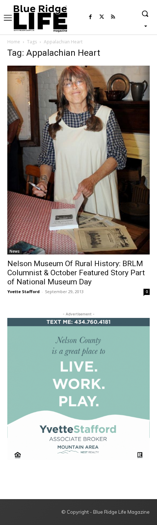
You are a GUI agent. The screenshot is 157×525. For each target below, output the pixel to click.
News (14, 251)
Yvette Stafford (23, 291)
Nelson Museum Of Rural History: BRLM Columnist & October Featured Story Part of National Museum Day (76, 272)
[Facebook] (90, 17)
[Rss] (113, 17)
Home (13, 42)
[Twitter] (101, 17)
